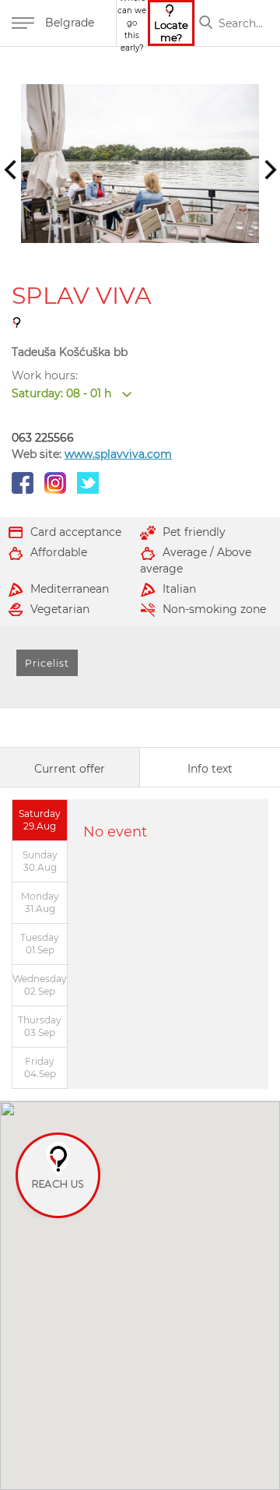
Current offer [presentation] (69, 769)
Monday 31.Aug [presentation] (40, 902)
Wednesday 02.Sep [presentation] (39, 985)
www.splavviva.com (118, 454)
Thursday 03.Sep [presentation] (39, 1026)
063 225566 (43, 438)
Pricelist (47, 663)
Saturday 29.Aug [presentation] (40, 820)
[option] (140, 163)
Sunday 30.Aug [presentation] (40, 861)
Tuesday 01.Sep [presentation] (39, 944)
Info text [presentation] (210, 769)
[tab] (70, 767)
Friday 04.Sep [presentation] (40, 1067)
